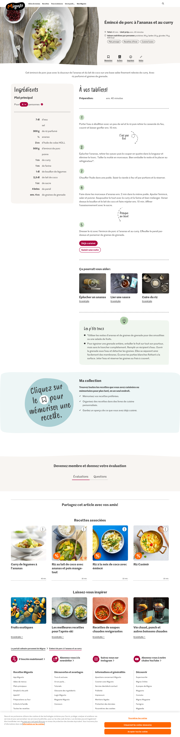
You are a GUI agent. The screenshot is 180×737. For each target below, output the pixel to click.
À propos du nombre (42, 105)
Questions (100, 476)
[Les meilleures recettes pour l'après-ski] (69, 617)
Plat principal (114, 41)
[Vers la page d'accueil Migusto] (15, 4)
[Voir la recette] (28, 553)
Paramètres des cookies (105, 708)
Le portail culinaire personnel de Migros (28, 648)
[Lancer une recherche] (163, 3)
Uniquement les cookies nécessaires (138, 725)
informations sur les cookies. (33, 724)
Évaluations (80, 476)
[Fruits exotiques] (28, 617)
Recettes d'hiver (131, 41)
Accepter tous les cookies (138, 731)
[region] (90, 724)
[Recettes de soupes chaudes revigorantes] (110, 617)
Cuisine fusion (148, 41)
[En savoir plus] (92, 299)
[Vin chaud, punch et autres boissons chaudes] (151, 617)
